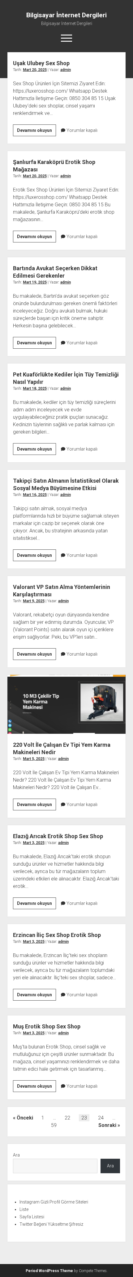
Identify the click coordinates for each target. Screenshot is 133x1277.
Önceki (25, 1118)
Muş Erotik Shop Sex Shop (46, 1026)
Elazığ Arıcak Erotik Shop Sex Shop (58, 836)
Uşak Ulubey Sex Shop (41, 63)
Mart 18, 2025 (35, 388)
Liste (23, 1209)
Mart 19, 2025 (35, 282)
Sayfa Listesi (31, 1216)
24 (101, 1118)
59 (54, 1125)
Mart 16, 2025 (35, 495)
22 (67, 1118)
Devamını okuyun (36, 132)
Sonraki (107, 1125)
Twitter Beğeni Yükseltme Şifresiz (51, 1224)
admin (65, 70)
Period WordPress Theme (49, 1271)
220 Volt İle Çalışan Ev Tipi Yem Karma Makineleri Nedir (66, 704)
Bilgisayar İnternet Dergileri (66, 15)
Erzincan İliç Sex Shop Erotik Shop (57, 935)
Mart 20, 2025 (35, 70)
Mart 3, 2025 (34, 843)
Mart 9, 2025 (34, 601)
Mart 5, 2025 (34, 759)
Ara (16, 1155)
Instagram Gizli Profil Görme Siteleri (53, 1201)
